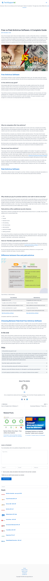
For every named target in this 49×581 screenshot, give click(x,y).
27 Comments (28, 435)
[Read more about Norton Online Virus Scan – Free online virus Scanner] (14, 422)
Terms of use (24, 571)
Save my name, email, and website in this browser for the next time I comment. (19, 471)
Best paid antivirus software (32, 313)
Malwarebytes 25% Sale (11, 514)
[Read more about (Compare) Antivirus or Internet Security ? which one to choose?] (35, 423)
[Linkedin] (27, 399)
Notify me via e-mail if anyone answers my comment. (13, 475)
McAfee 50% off (9, 509)
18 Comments (6, 435)
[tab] (24, 355)
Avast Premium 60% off (11, 498)
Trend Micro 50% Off (10, 529)
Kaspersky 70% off (10, 535)
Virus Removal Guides (11, 436)
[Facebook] (22, 399)
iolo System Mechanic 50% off (13, 524)
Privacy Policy (24, 569)
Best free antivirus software (8, 313)
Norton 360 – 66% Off (11, 503)
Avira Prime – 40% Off (11, 519)
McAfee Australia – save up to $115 (14, 493)
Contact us (24, 574)
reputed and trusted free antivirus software (38, 155)
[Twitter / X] (24, 399)
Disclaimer (24, 572)
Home (24, 568)
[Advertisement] (24, 18)
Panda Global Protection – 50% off (13, 540)
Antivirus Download (13, 435)
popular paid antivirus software (31, 244)
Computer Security (35, 435)
